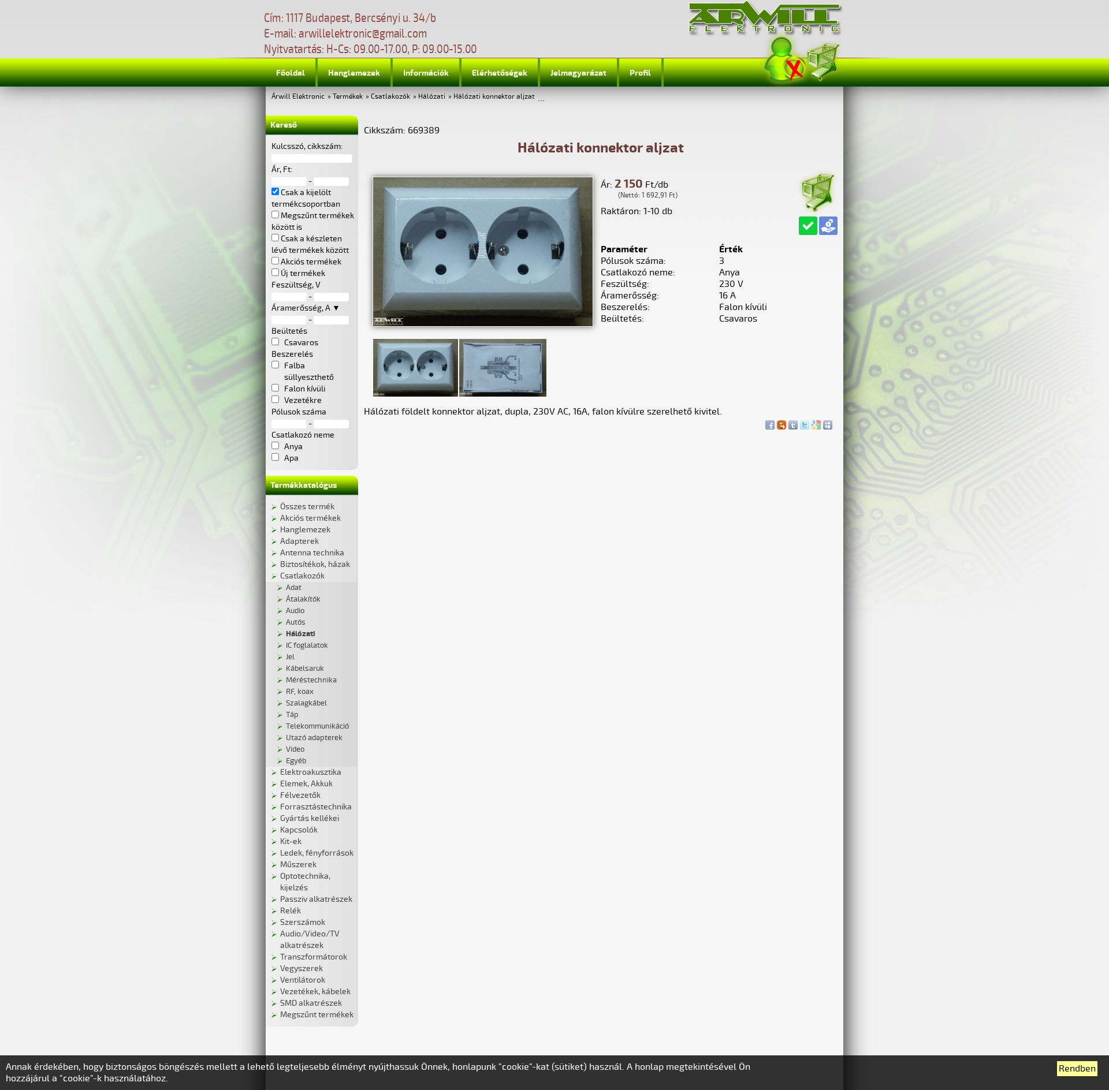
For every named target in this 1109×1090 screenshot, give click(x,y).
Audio (295, 610)
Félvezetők (300, 795)
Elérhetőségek (499, 73)
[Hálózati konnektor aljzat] (483, 324)
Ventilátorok (302, 980)
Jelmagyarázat (578, 73)
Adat (294, 587)
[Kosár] (822, 60)
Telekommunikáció (317, 726)
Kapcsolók (299, 830)
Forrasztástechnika (316, 807)
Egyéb (296, 761)
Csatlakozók (390, 96)
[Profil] (785, 59)
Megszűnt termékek (316, 1015)
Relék (290, 911)
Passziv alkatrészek (316, 899)
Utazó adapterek (314, 737)
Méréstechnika (311, 680)
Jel (290, 657)
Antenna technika (312, 553)
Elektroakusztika (310, 772)
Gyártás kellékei (309, 818)
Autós (296, 622)
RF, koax (300, 691)
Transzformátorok (313, 957)
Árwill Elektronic (298, 96)
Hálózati (431, 96)
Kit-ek (291, 841)
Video (295, 749)
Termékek (348, 96)
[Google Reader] (816, 422)
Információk (426, 73)
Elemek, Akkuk (306, 784)
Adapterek (299, 541)
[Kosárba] (817, 190)
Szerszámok (302, 922)
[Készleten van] (808, 225)
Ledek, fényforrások (316, 853)
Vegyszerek (301, 968)
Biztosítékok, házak (315, 564)
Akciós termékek (310, 518)
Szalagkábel (306, 703)
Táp (292, 714)
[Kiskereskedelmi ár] (828, 225)
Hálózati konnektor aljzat (494, 96)
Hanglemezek (354, 73)
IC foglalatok (307, 645)
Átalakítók (303, 599)
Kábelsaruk (305, 668)
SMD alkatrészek (311, 1003)
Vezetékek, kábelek (315, 991)
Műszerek (298, 864)
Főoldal (290, 73)
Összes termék (307, 507)
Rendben (1077, 1068)
